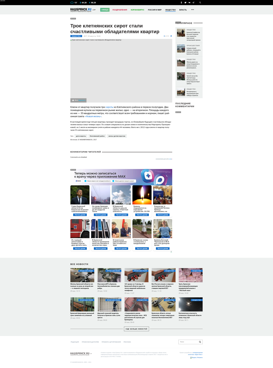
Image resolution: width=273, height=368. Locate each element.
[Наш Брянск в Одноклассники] (181, 3)
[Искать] (200, 342)
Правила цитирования (111, 342)
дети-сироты (81, 136)
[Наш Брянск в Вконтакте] (189, 3)
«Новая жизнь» (93, 116)
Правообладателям (90, 342)
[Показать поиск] (200, 2)
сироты (109, 107)
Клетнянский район (97, 136)
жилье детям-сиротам (117, 136)
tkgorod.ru (81, 100)
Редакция (75, 342)
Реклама (127, 342)
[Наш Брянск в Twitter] (185, 3)
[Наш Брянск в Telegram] (193, 3)
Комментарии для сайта (164, 159)
